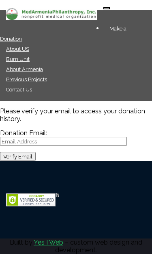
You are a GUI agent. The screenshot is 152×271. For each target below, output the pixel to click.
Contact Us (19, 90)
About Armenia (24, 69)
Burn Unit (18, 59)
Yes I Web (48, 242)
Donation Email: (23, 133)
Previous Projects (26, 79)
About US (17, 49)
